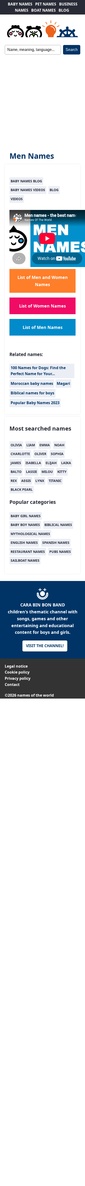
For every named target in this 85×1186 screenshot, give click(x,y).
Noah (59, 445)
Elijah (51, 463)
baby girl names (26, 516)
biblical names (58, 524)
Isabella (33, 463)
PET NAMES (45, 4)
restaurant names (28, 551)
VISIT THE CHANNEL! (45, 645)
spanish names (55, 542)
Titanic (55, 480)
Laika (66, 463)
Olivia (16, 445)
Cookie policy (17, 672)
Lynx (39, 480)
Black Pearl (22, 489)
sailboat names (25, 560)
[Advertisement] (42, 100)
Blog (54, 190)
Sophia (57, 454)
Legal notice (16, 666)
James (16, 463)
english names (24, 542)
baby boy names (25, 524)
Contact (12, 684)
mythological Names (30, 533)
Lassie (31, 471)
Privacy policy (17, 678)
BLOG (64, 10)
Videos (17, 199)
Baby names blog (26, 181)
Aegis (26, 480)
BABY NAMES (20, 4)
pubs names (60, 551)
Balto (16, 471)
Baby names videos (28, 190)
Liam (30, 445)
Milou (47, 471)
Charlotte (20, 454)
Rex (14, 480)
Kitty (62, 471)
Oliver (40, 454)
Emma (44, 445)
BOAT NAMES (43, 10)
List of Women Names (42, 306)
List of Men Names (43, 327)
